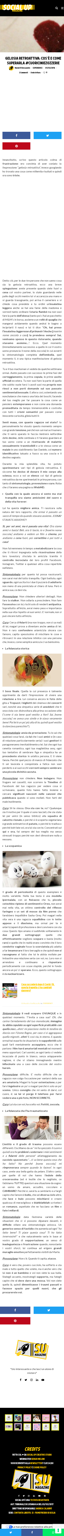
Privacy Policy (25, 1467)
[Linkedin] (34, 1496)
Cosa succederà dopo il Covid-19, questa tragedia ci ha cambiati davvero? (37, 987)
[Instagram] (28, 1496)
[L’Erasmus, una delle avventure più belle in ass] (46, 1418)
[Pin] (16, 146)
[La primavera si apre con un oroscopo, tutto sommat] (27, 1427)
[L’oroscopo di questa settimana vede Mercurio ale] (55, 1427)
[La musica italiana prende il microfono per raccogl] (27, 1418)
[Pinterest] (44, 1496)
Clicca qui (48, 1463)
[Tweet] (48, 135)
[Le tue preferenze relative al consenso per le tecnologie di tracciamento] (58, 1530)
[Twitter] (23, 1496)
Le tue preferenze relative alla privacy (35, 1526)
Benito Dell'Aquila (30, 1003)
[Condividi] (16, 135)
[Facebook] (19, 1496)
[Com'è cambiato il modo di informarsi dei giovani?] (9, 1427)
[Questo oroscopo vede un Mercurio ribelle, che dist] (9, 1418)
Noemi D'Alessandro (22, 68)
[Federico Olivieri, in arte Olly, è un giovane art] (37, 1418)
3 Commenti (23, 73)
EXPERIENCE (38, 68)
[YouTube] (39, 1496)
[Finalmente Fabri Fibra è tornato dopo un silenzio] (18, 1427)
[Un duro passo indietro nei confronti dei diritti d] (18, 1418)
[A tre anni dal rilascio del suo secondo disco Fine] (55, 1418)
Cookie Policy (39, 1467)
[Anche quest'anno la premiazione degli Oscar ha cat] (37, 1427)
